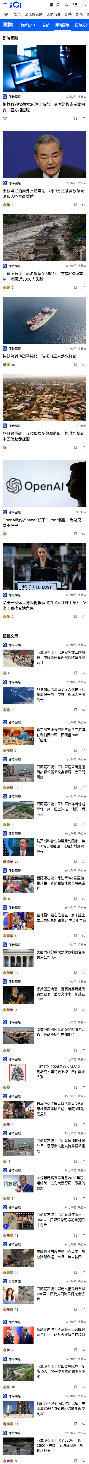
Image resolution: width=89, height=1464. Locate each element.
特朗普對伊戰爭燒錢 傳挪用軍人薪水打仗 (39, 356)
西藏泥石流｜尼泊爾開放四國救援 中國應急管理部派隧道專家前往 (61, 657)
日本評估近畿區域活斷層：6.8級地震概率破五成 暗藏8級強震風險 (60, 1109)
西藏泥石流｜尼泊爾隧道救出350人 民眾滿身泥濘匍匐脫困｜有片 (61, 1219)
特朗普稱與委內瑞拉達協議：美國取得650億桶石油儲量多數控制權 (61, 1408)
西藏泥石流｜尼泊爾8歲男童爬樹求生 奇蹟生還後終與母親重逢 (61, 883)
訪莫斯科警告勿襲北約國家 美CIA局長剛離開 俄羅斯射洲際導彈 (61, 846)
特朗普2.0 (28, 25)
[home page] (15, 5)
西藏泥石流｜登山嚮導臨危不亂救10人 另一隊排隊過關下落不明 (61, 1371)
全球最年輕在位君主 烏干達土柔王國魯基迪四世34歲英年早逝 (61, 917)
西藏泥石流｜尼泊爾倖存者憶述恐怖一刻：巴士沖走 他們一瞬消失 (61, 809)
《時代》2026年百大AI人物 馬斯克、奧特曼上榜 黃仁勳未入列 (61, 1071)
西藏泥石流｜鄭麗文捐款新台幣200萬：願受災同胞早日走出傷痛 (61, 1294)
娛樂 (17, 14)
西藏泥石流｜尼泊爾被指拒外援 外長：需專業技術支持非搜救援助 (62, 1146)
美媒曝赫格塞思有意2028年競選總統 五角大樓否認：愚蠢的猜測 (61, 1183)
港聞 (6, 14)
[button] (76, 118)
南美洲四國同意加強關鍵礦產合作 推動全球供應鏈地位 (61, 1032)
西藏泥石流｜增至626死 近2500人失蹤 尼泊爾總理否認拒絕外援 (60, 1445)
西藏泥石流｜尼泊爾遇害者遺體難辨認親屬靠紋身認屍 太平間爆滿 (61, 772)
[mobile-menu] (5, 5)
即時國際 (62, 25)
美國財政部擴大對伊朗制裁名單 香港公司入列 (62, 954)
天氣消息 (53, 14)
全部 (45, 25)
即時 (68, 14)
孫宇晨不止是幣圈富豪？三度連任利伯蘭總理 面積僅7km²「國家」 (61, 735)
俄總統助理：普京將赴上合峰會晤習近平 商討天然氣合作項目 (61, 1332)
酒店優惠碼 (33, 14)
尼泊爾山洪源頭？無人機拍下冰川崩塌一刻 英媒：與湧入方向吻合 (61, 694)
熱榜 (79, 14)
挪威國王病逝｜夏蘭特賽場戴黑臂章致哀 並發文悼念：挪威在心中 (61, 994)
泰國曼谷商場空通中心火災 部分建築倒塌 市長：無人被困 (61, 1254)
